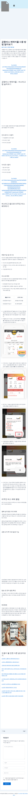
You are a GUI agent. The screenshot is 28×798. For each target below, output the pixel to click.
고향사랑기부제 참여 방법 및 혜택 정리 (11, 665)
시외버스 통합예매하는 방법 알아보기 (10, 662)
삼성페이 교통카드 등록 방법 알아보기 (10, 658)
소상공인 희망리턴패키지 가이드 (9, 687)
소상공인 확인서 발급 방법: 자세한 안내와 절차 (12, 696)
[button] (14, 5)
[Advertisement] (14, 24)
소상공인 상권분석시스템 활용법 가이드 (11, 684)
